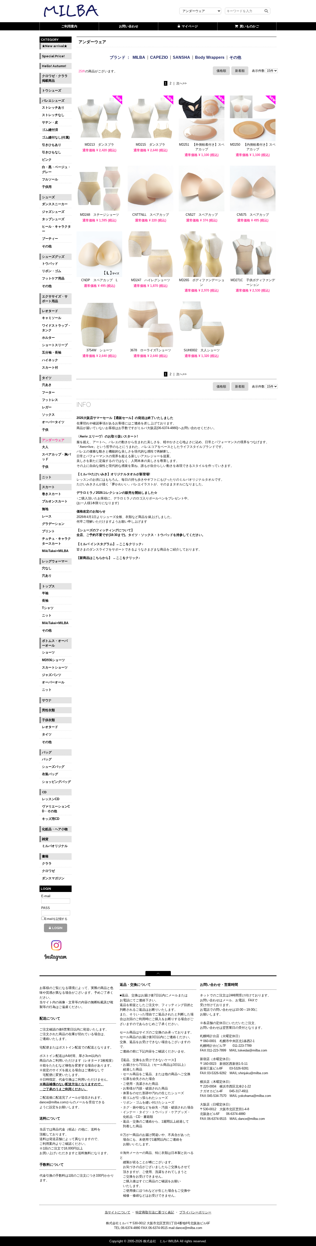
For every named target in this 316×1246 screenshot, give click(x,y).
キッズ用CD (50, 819)
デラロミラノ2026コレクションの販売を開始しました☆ (117, 492)
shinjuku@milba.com (253, 1073)
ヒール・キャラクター (56, 229)
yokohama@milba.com (254, 1096)
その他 (47, 246)
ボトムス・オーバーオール (55, 643)
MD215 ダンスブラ (150, 144)
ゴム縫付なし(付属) (56, 137)
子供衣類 (48, 720)
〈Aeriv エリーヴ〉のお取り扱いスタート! (107, 436)
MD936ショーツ (53, 660)
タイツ (47, 378)
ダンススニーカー (55, 204)
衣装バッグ (50, 774)
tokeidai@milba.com (252, 1050)
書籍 (45, 856)
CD (44, 792)
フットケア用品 (53, 278)
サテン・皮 (50, 122)
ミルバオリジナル (55, 846)
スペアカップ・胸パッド (56, 457)
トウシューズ (51, 90)
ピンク (47, 159)
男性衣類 (48, 710)
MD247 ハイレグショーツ (150, 280)
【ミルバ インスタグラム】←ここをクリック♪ (110, 544)
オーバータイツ (53, 422)
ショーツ (48, 652)
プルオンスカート (55, 501)
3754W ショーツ (99, 350)
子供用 (47, 187)
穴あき (47, 385)
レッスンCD (50, 799)
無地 (45, 509)
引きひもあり (51, 145)
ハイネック (50, 360)
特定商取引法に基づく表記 (155, 1212)
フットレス (50, 400)
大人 (45, 447)
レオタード (50, 311)
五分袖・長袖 (51, 352)
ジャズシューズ (53, 212)
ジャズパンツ (51, 675)
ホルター (48, 337)
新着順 (240, 71)
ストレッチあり (53, 107)
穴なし (47, 568)
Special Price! (53, 56)
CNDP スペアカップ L (99, 280)
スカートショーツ (55, 667)
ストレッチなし (53, 115)
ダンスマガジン (53, 878)
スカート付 (50, 367)
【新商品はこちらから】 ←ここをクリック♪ (108, 558)
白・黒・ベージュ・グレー (56, 169)
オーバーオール (53, 682)
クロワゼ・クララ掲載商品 (55, 78)
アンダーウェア (53, 440)
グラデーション (53, 524)
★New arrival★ (54, 46)
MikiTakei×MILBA (55, 551)
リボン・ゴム (51, 271)
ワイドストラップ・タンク (56, 328)
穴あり (47, 575)
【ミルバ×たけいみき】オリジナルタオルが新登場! (113, 474)
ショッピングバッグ (56, 782)
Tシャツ (48, 608)
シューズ (48, 197)
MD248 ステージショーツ (99, 215)
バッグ (47, 752)
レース (47, 516)
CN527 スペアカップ (202, 215)
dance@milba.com (251, 1119)
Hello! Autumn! (54, 66)
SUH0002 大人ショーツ (202, 350)
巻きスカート (51, 494)
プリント (48, 531)
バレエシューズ (53, 100)
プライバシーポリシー (195, 1212)
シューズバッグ (53, 767)
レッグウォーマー (55, 561)
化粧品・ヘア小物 (55, 829)
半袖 (45, 593)
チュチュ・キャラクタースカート (56, 541)
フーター (48, 392)
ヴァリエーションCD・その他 (56, 809)
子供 (45, 430)
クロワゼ (48, 871)
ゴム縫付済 (50, 130)
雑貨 (45, 839)
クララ (47, 863)
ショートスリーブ (55, 345)
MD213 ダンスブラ (99, 144)
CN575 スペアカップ (254, 215)
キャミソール (51, 318)
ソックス (48, 414)
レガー (47, 407)
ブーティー (50, 238)
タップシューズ (53, 219)
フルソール (50, 179)
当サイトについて (117, 1212)
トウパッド (50, 263)
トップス (48, 586)
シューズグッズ (53, 256)
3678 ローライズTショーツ (150, 350)
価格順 (221, 71)
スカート (48, 487)
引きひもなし (51, 152)
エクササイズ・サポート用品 (55, 299)
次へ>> (181, 83)
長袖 (45, 600)
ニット (47, 477)
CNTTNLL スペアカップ (150, 215)
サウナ (47, 700)
